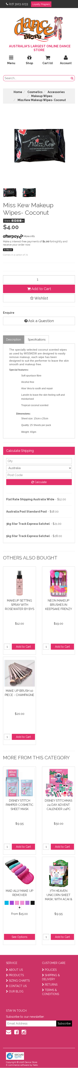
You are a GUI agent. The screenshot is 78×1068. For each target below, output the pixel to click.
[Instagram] (24, 1032)
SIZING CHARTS (19, 980)
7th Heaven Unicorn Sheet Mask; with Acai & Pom (58, 895)
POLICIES (51, 969)
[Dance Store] (39, 28)
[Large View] (10, 192)
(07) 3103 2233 (18, 4)
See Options (19, 937)
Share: (8, 220)
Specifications (37, 339)
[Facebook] (16, 1032)
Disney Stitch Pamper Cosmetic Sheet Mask (19, 805)
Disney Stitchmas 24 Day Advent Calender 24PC (58, 805)
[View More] (20, 908)
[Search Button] (72, 78)
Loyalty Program (41, 4)
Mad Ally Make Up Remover (19, 893)
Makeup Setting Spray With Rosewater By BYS (19, 605)
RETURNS (51, 984)
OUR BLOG (16, 991)
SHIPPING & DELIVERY (51, 977)
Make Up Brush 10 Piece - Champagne (19, 693)
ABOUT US (16, 969)
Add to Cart (41, 289)
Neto (35, 1065)
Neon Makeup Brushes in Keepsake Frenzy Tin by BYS (58, 605)
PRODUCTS (16, 975)
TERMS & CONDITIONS (50, 992)
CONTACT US (18, 986)
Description (13, 339)
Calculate (40, 482)
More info (29, 236)
